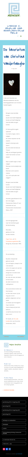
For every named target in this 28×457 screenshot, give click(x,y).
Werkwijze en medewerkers (9, 420)
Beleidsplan (5, 424)
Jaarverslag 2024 (6, 414)
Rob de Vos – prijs (7, 443)
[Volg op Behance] (7, 449)
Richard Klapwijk (8, 378)
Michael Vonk (7, 364)
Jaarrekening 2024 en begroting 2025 (11, 410)
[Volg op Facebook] (10, 449)
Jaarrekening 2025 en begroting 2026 (11, 402)
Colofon (5, 428)
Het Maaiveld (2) (8, 350)
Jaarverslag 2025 (6, 406)
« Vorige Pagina (8, 390)
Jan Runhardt (19, 453)
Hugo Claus (9, 239)
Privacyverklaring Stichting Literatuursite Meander (12, 433)
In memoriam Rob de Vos (9, 439)
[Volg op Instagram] (4, 449)
